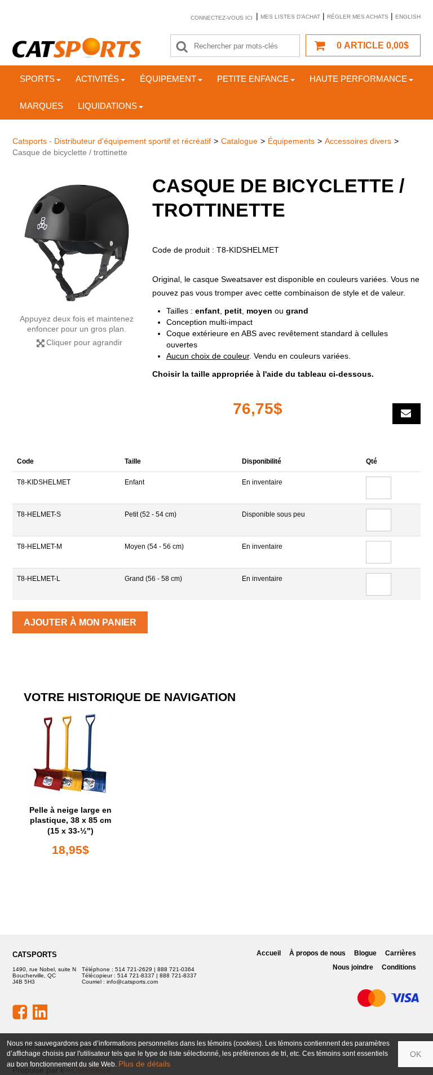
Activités (97, 78)
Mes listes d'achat (290, 17)
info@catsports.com (132, 982)
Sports (37, 78)
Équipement (168, 78)
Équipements (291, 141)
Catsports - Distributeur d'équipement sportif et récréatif (111, 141)
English (408, 17)
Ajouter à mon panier (80, 622)
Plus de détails (144, 1063)
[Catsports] (76, 48)
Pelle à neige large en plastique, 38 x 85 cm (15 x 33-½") (70, 820)
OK (415, 1054)
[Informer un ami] (406, 413)
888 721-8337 (178, 975)
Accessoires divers (358, 141)
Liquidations (107, 106)
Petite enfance (253, 78)
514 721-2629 (133, 969)
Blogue (365, 953)
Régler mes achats (357, 17)
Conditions (399, 967)
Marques (41, 106)
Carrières (400, 953)
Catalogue (239, 141)
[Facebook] (19, 1011)
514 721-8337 (135, 975)
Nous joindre (353, 967)
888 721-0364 (176, 969)
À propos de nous (317, 953)
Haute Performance (358, 78)
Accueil (269, 953)
